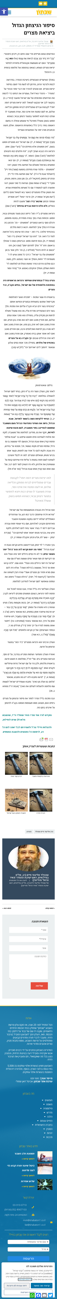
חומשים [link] (48, 1100)
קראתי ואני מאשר (42, 1285)
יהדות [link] (49, 1133)
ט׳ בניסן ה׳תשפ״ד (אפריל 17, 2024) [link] (39, 46)
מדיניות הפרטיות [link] (25, 1279)
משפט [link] (49, 1104)
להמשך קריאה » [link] (28, 1158)
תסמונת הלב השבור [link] (25, 1153)
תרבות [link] (49, 1137)
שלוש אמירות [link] (28, 1181)
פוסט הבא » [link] (6, 908)
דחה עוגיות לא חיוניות (17, 1285)
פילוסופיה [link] (47, 1108)
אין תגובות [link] (13, 46)
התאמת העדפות (28, 1292)
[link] (4, 12)
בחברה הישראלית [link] (43, 1124)
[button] (9, 12)
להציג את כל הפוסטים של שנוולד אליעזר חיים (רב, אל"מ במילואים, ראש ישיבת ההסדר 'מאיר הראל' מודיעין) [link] (29, 883)
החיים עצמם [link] (46, 1120)
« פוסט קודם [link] (50, 908)
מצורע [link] (29, 831)
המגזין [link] (49, 1128)
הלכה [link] (49, 1116)
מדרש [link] (49, 1112)
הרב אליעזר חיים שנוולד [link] (44, 831)
